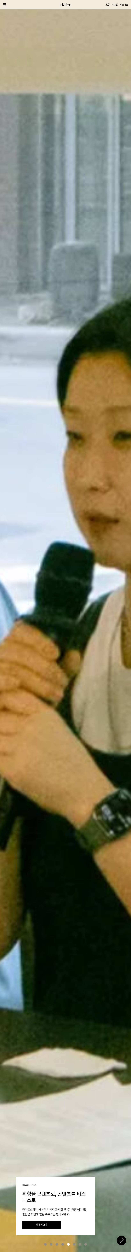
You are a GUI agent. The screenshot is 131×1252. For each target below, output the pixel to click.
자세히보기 (41, 1224)
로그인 (115, 5)
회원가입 (124, 5)
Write (121, 1240)
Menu (4, 4)
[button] (45, 1244)
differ (65, 4)
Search (107, 5)
